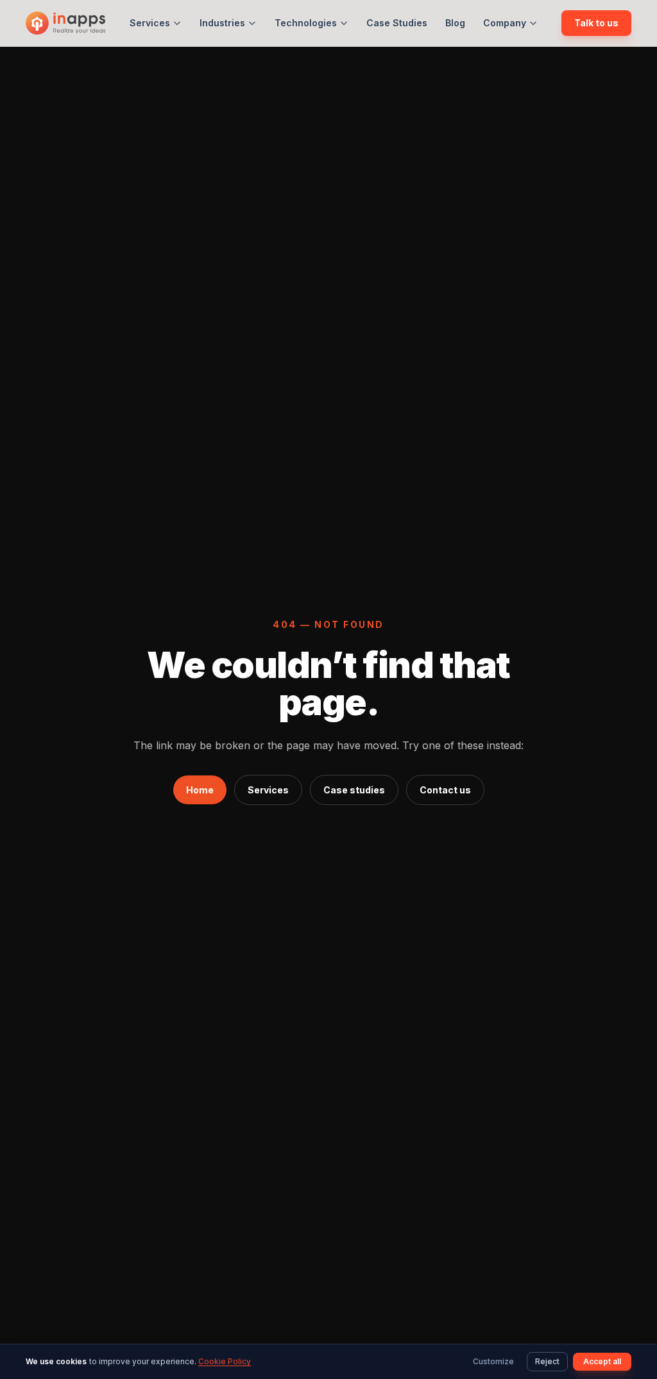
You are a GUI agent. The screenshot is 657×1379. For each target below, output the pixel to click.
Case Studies (396, 22)
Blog (455, 22)
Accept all (602, 1361)
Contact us (445, 789)
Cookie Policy (224, 1361)
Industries (222, 22)
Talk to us (596, 22)
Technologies (306, 22)
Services (150, 22)
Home (200, 789)
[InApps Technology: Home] (65, 23)
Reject (547, 1361)
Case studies (354, 789)
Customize (493, 1361)
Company (504, 22)
